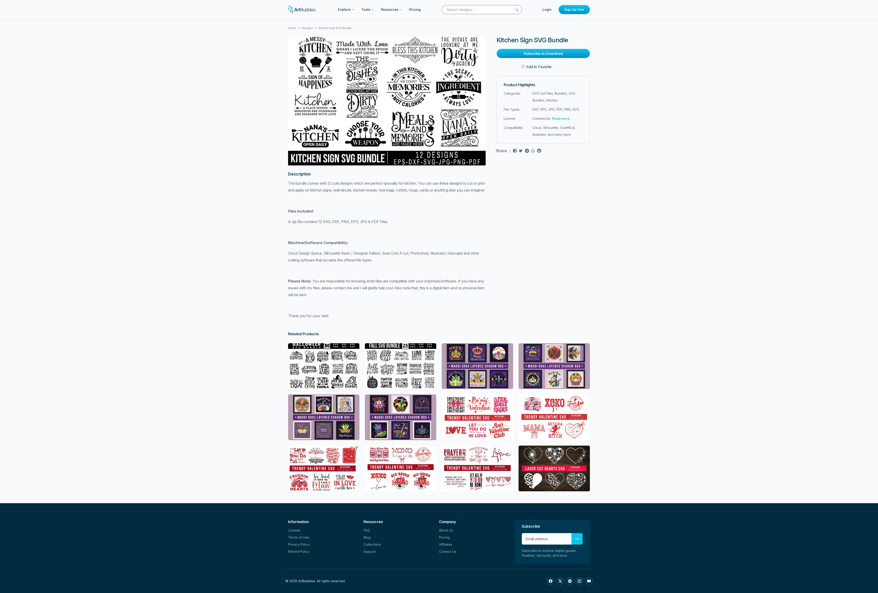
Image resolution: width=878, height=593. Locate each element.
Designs (307, 28)
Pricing (415, 9)
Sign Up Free (574, 9)
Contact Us (447, 551)
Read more (561, 118)
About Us (446, 530)
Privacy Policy (299, 544)
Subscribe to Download (543, 53)
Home (292, 28)
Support (370, 551)
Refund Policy (298, 551)
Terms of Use (298, 537)
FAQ (367, 530)
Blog (367, 537)
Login (547, 9)
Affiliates (445, 544)
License (294, 530)
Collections (372, 544)
